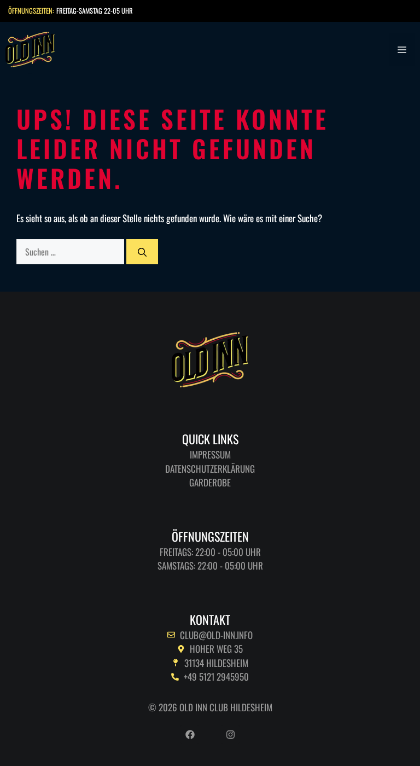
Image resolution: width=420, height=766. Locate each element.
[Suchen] (142, 251)
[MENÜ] (402, 49)
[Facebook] (189, 734)
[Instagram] (230, 734)
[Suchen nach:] (71, 251)
